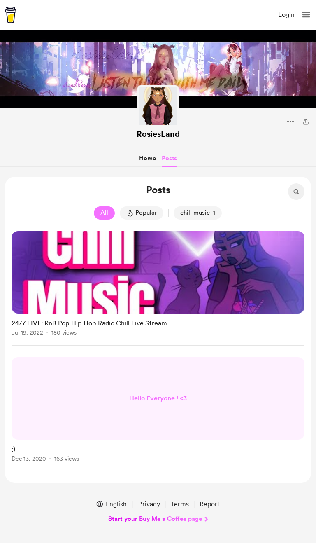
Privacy (149, 504)
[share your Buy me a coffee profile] (305, 121)
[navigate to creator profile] (158, 105)
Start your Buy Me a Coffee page (155, 518)
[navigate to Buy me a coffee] (10, 15)
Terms (180, 504)
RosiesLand (158, 134)
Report (209, 504)
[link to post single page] (158, 285)
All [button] (104, 212)
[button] (306, 15)
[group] (158, 288)
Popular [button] (146, 212)
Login (286, 15)
